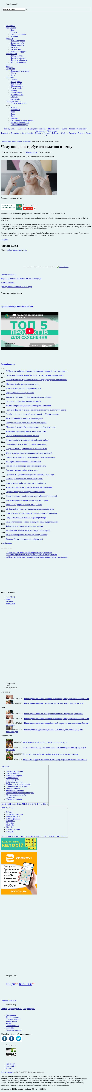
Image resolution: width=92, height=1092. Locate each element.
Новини (14, 107)
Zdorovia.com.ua (7, 1072)
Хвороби (9, 67)
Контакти (10, 1068)
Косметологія (16, 49)
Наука (13, 116)
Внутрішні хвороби (14, 775)
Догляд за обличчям (19, 60)
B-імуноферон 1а (13, 819)
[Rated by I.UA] (11, 1051)
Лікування (10, 77)
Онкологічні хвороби (15, 791)
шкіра (9, 250)
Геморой (14, 97)
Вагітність (15, 47)
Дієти (13, 30)
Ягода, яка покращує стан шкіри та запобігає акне (26, 449)
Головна (3, 141)
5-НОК (9, 812)
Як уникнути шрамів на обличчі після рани (23, 401)
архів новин (7, 543)
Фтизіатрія (10, 797)
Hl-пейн (9, 827)
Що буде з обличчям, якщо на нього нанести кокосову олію (30, 509)
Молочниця (52, 131)
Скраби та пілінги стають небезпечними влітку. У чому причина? (32, 414)
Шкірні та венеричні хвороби (18, 784)
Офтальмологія (17, 86)
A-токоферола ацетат (14, 814)
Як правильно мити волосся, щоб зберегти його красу (28, 530)
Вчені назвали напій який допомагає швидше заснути (45, 742)
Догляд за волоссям (18, 62)
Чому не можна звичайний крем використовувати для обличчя (31, 513)
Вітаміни (14, 36)
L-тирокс (10, 831)
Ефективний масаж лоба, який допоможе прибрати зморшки (30, 427)
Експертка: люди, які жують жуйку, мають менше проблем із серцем (50, 754)
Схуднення (10, 69)
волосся (25, 983)
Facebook (9, 601)
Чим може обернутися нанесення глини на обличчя (27, 500)
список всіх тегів (9, 1001)
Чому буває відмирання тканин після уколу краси (26, 431)
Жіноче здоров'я (17, 45)
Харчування (11, 28)
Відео (13, 114)
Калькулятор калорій (19, 125)
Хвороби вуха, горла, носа (17, 786)
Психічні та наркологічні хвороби (20, 793)
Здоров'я (9, 39)
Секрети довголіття (18, 103)
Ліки (8, 64)
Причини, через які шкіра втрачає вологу (22, 470)
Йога (13, 75)
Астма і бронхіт (17, 95)
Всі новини (10, 26)
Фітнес (13, 73)
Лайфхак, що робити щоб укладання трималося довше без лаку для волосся (36, 371)
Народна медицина (13, 101)
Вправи (81, 133)
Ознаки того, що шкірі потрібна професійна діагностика (29, 553)
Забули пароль (29, 1009)
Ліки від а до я (9, 129)
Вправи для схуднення (20, 71)
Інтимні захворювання (20, 123)
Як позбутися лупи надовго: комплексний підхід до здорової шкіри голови (36, 380)
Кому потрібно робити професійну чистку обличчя (26, 535)
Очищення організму (77, 129)
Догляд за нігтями (18, 58)
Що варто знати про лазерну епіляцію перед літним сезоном (30, 457)
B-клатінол (10, 821)
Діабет (63, 133)
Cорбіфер (10, 823)
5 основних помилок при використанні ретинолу (26, 466)
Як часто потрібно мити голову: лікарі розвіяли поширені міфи (31, 555)
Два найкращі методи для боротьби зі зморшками (26, 444)
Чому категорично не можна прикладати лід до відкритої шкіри (32, 522)
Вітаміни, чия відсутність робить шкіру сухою (24, 479)
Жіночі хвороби (12, 780)
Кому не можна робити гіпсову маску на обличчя (26, 483)
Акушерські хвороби (14, 771)
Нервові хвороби (13, 788)
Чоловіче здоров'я (18, 41)
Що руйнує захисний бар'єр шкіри (20, 393)
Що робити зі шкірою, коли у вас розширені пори (26, 518)
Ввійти (4, 1009)
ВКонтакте (10, 604)
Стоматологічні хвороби (16, 795)
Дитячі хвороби (12, 773)
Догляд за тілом (17, 56)
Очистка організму (18, 34)
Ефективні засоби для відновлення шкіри (23, 384)
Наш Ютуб (10, 597)
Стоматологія (16, 88)
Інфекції (14, 90)
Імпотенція (15, 99)
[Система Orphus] (62, 267)
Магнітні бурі (53, 129)
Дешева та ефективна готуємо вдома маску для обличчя (28, 397)
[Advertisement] (8, 574)
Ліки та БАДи (16, 84)
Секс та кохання (12, 1026)
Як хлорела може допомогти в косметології (23, 462)
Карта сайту (11, 1066)
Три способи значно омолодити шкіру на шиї (24, 539)
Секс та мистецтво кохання (22, 120)
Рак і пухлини (16, 82)
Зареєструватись (15, 1009)
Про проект (10, 1064)
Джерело (4, 239)
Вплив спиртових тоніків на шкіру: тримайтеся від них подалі (31, 496)
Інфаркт (55, 133)
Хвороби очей (12, 778)
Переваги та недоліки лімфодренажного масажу (25, 492)
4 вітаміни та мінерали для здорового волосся (24, 526)
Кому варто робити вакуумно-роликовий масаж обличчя (29, 487)
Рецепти (14, 32)
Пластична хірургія (18, 51)
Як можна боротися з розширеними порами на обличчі (28, 406)
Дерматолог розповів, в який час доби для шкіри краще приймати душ (34, 375)
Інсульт (47, 133)
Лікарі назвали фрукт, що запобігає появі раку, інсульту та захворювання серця (55, 760)
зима (25, 250)
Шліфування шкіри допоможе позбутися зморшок (26, 423)
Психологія (15, 110)
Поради (38, 133)
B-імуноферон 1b (13, 816)
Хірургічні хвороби (14, 799)
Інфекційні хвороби (14, 782)
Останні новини (8, 364)
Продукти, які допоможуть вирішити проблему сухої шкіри (30, 474)
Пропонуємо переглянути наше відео (17, 306)
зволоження (17, 250)
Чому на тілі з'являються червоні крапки (22, 436)
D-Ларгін (10, 825)
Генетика (14, 118)
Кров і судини (16, 92)
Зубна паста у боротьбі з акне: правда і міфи (24, 505)
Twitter (8, 599)
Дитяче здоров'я (17, 43)
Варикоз (72, 133)
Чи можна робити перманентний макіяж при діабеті (27, 440)
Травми (14, 79)
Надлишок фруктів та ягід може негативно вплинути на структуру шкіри (36, 410)
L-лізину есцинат (13, 829)
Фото (13, 112)
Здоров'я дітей (11, 1021)
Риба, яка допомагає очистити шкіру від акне (24, 418)
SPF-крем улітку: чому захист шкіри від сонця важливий (29, 453)
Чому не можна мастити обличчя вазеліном (23, 388)
